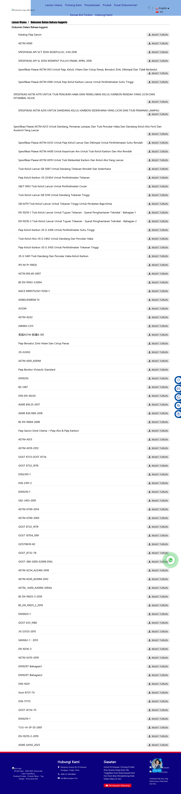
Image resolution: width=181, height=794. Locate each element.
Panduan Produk (19, 776)
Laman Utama (53, 5)
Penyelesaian (92, 5)
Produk (107, 5)
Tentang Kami (73, 5)
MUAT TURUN (160, 34)
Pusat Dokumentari (125, 5)
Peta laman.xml (32, 779)
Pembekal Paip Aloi (157, 778)
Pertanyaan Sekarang (119, 785)
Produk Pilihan (33, 776)
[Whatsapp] (170, 560)
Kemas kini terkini (81, 15)
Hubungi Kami (103, 15)
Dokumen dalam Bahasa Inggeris (49, 22)
